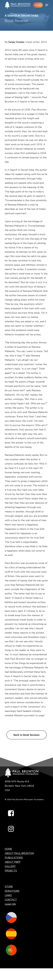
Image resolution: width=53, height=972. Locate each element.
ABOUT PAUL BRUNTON (19, 853)
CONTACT (11, 899)
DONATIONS (12, 891)
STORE (9, 886)
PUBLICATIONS (14, 857)
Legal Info (10, 904)
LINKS (8, 895)
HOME (8, 849)
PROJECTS (11, 870)
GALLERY (10, 866)
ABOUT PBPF (13, 862)
